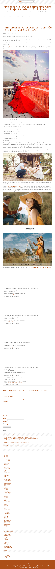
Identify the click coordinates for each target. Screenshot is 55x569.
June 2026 (6, 454)
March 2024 (6, 467)
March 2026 (6, 458)
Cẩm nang (46, 17)
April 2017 (6, 507)
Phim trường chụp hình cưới (14, 186)
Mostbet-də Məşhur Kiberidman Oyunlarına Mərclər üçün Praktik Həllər (19, 437)
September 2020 (7, 483)
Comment (5, 401)
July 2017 (6, 504)
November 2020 (7, 482)
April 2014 (6, 518)
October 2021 (7, 475)
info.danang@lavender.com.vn (14, 374)
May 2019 (6, 489)
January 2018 (7, 501)
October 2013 (7, 522)
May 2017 (6, 505)
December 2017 (7, 503)
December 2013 (7, 520)
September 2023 (7, 470)
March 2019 (6, 491)
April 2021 (6, 476)
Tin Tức (21, 20)
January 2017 (7, 509)
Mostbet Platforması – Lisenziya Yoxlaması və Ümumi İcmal (16, 442)
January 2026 (7, 460)
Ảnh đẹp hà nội (29, 563)
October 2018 (7, 495)
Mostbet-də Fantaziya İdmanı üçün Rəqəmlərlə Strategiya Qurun (18, 439)
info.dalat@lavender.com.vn (13, 347)
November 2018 (7, 493)
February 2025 (7, 466)
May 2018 (6, 499)
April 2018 (6, 500)
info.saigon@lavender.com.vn (14, 294)
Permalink (44, 390)
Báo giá (5, 20)
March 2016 (6, 516)
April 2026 (6, 456)
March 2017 (6, 508)
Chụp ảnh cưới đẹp (7, 17)
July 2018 (6, 496)
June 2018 (6, 497)
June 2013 (6, 526)
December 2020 (7, 480)
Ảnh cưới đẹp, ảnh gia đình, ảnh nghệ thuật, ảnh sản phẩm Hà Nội (27, 7)
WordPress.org (7, 557)
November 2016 (7, 512)
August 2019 (7, 487)
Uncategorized (7, 546)
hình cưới (14, 143)
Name (5, 415)
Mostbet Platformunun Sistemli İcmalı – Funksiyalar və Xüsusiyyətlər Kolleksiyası (21, 438)
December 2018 (7, 492)
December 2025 (7, 462)
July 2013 (6, 525)
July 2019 (6, 488)
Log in (5, 553)
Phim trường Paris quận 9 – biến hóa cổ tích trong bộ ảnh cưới (24, 390)
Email (4, 418)
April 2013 (6, 528)
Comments (7, 556)
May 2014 (6, 517)
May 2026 (6, 455)
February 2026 (7, 459)
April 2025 (6, 464)
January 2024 (7, 468)
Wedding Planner (13, 20)
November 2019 (7, 484)
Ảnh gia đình (28, 17)
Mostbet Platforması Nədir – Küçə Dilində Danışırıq (14, 441)
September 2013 (7, 524)
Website (5, 421)
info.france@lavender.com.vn (15, 382)
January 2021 (7, 479)
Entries (6, 555)
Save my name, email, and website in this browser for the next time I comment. (24, 424)
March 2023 (6, 471)
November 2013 (7, 521)
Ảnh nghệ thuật (38, 17)
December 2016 (7, 511)
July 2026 (6, 452)
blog (5, 538)
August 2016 (7, 515)
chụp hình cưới (12, 46)
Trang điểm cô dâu (18, 17)
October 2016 (7, 513)
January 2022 (7, 472)
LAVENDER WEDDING (20, 43)
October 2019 (7, 485)
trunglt (14, 33)
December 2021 (7, 474)
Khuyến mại (28, 20)
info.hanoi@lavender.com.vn (13, 321)
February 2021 (7, 478)
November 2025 (7, 463)
